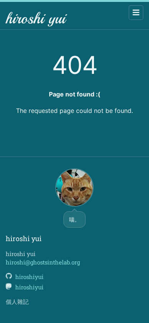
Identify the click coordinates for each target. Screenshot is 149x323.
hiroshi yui (35, 18)
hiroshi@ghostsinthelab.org (43, 262)
